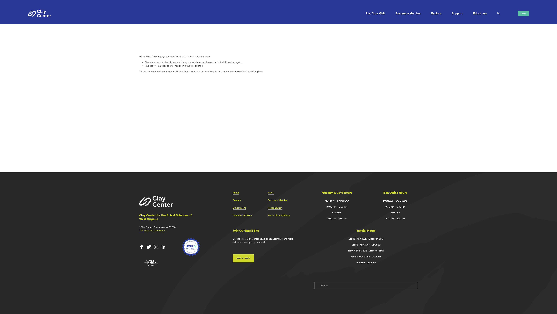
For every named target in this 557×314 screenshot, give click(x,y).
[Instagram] (156, 247)
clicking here (182, 71)
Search (498, 13)
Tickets (523, 13)
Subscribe (243, 258)
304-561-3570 (146, 230)
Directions (160, 230)
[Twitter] (149, 247)
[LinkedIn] (163, 247)
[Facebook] (141, 247)
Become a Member (408, 13)
